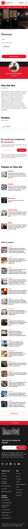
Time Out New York (6, 512)
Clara (17, 487)
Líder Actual (19, 492)
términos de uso (5, 454)
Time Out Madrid (6, 500)
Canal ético (4, 489)
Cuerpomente (19, 490)
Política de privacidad (4, 482)
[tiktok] (6, 464)
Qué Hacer (9, 7)
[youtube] (19, 464)
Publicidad (4, 476)
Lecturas (18, 473)
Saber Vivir (18, 495)
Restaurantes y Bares (17, 7)
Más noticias (14, 413)
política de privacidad (10, 155)
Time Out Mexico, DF (7, 518)
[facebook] (10, 464)
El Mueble (18, 479)
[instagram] (2, 464)
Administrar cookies (6, 491)
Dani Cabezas (17, 74)
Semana (18, 476)
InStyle (18, 481)
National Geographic (21, 484)
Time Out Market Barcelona (6, 506)
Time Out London (6, 510)
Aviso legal (4, 479)
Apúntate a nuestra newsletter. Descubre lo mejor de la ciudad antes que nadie (13, 145)
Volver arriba (15, 423)
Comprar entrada (14, 56)
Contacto (4, 473)
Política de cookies (6, 486)
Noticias (3, 7)
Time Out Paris (5, 515)
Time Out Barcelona (6, 502)
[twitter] (15, 464)
